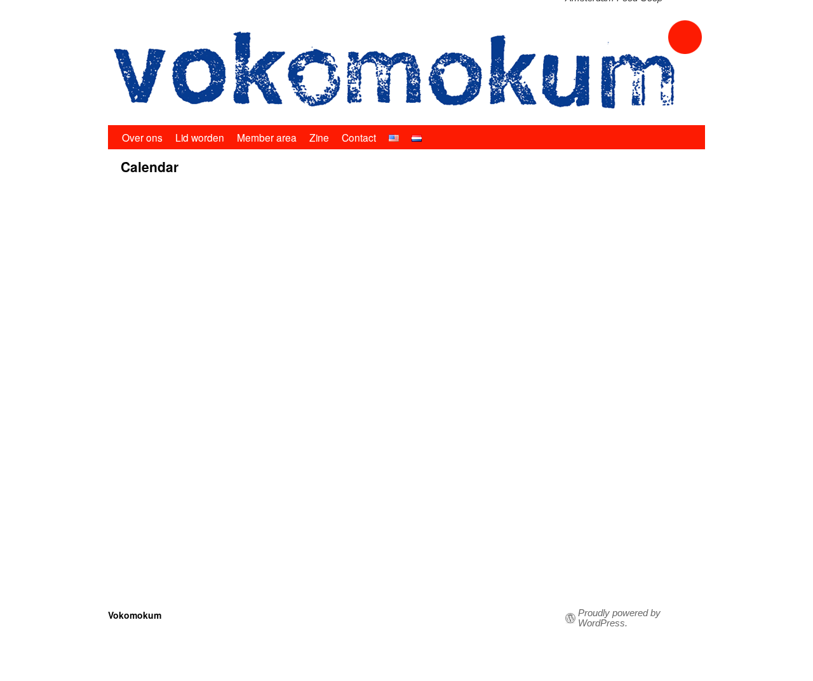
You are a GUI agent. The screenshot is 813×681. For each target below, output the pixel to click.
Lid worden (199, 137)
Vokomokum (134, 615)
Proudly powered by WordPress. (619, 618)
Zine (319, 137)
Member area (267, 137)
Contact (359, 137)
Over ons (142, 137)
